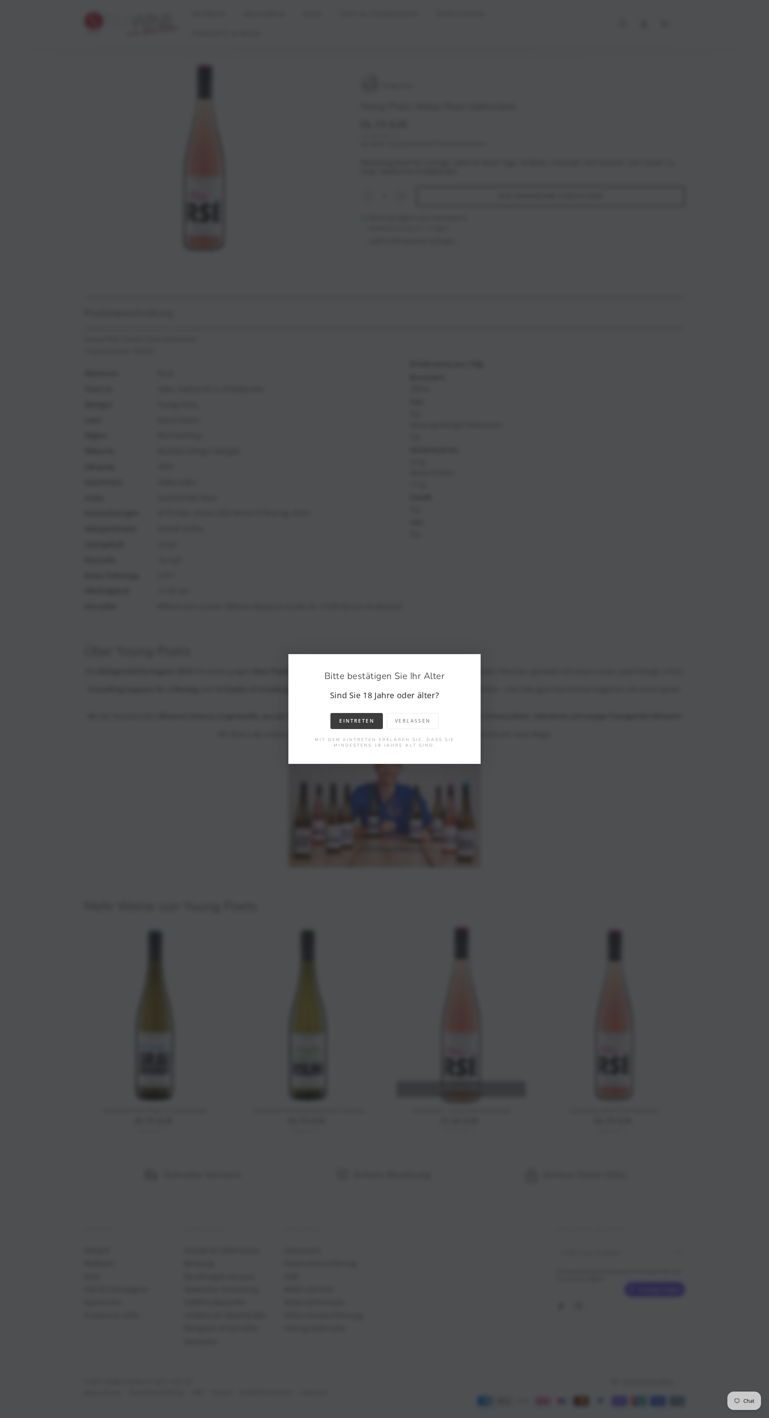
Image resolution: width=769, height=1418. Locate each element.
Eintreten (356, 720)
